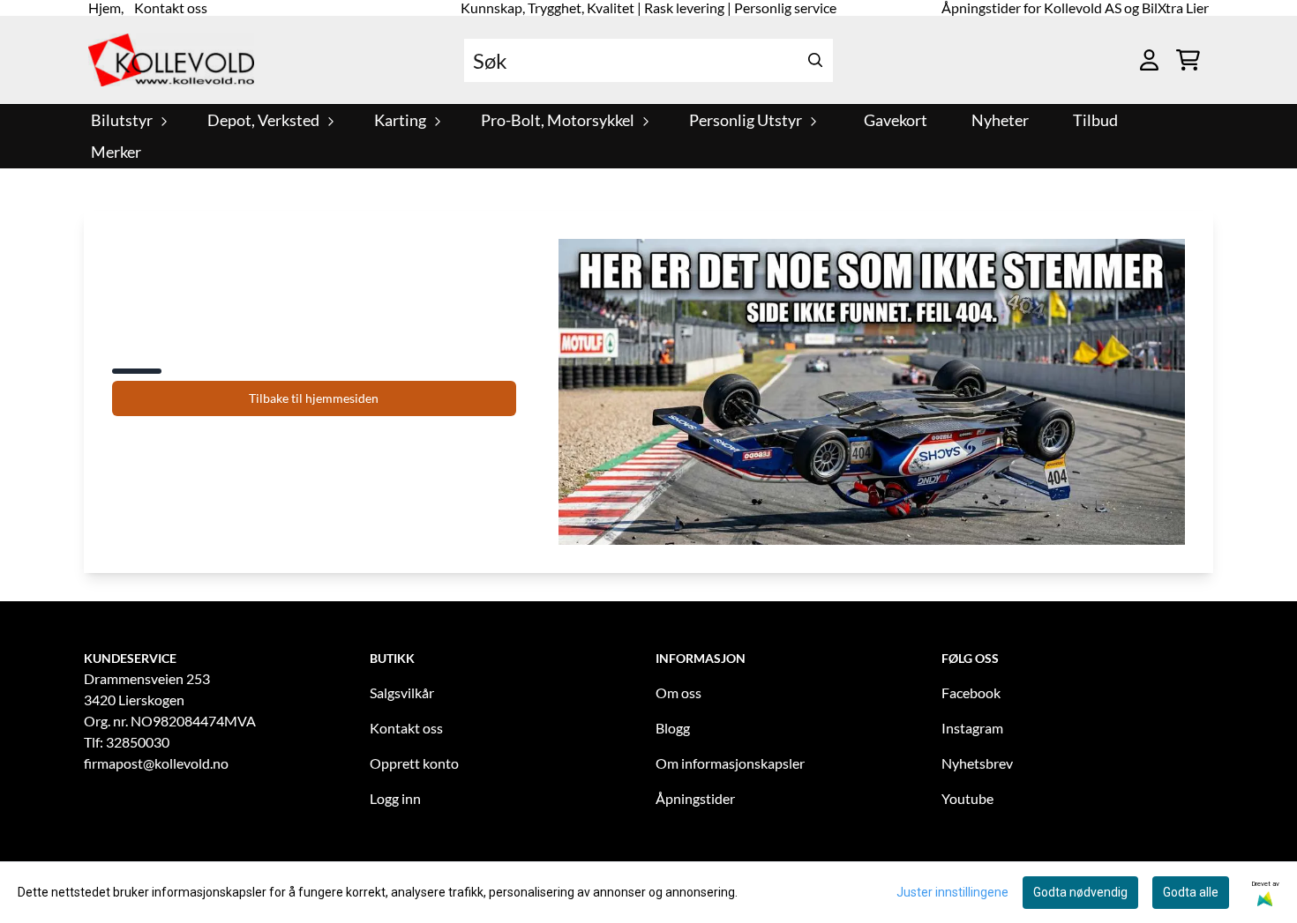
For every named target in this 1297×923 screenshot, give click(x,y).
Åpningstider (695, 798)
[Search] (815, 60)
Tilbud (1095, 120)
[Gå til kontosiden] (1149, 60)
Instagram (972, 727)
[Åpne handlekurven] (1188, 60)
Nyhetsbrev (977, 763)
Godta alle (1190, 892)
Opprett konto (414, 763)
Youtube (967, 798)
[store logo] (171, 59)
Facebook (971, 692)
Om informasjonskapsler (730, 763)
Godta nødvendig (1080, 892)
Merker (116, 152)
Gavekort (895, 120)
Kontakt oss (406, 727)
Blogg (673, 727)
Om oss (678, 692)
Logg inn (395, 798)
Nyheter (1000, 120)
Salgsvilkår (402, 692)
